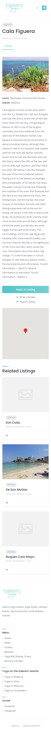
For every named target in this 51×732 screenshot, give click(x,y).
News (7, 642)
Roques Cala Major (20, 557)
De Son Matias (16, 490)
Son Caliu (13, 422)
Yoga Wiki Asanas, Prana (18, 656)
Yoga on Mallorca (14, 676)
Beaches (8, 25)
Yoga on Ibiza (12, 681)
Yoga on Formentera (15, 690)
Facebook (10, 706)
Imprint (15, 725)
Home (8, 638)
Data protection (31, 725)
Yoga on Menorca (14, 685)
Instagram (10, 710)
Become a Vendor (14, 661)
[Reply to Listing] (7, 435)
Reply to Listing (25, 289)
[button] (25, 331)
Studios (8, 647)
